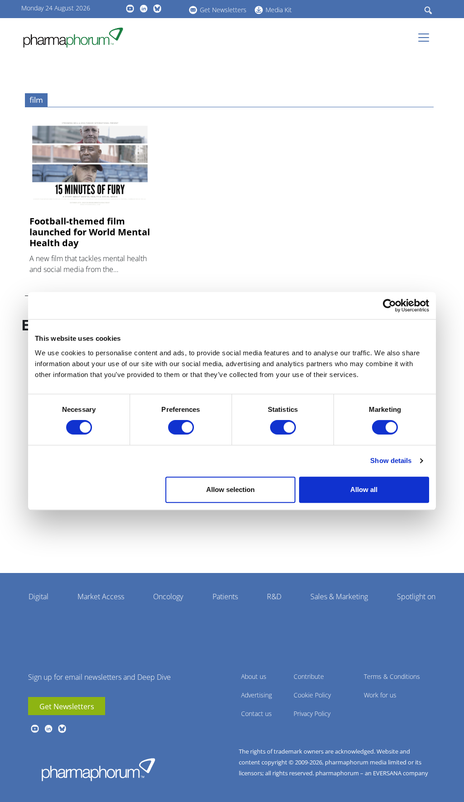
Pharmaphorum (98, 769)
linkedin (143, 8)
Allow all (363, 489)
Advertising (256, 695)
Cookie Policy (312, 695)
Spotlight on (416, 597)
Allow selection (230, 489)
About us (253, 676)
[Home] (76, 37)
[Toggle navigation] (426, 37)
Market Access (100, 597)
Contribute (309, 676)
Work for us (380, 695)
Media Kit (279, 9)
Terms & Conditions (392, 676)
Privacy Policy (312, 713)
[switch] (181, 427)
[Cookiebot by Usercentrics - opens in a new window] (389, 305)
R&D (274, 597)
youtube (130, 8)
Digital (38, 597)
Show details (390, 460)
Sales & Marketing (339, 597)
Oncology (168, 597)
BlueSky (157, 8)
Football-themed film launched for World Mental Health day (89, 232)
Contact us (256, 713)
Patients (225, 597)
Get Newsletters (223, 9)
